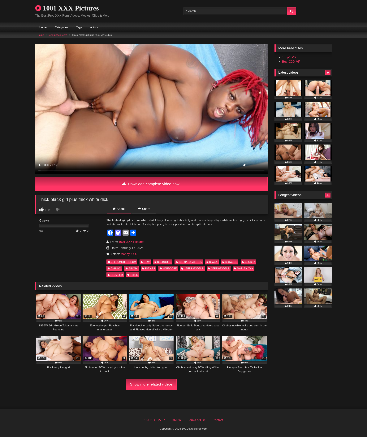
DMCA (176, 420)
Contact (218, 420)
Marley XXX (129, 254)
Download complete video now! (153, 184)
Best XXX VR (291, 61)
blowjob (231, 262)
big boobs (164, 262)
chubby (250, 262)
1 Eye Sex (289, 57)
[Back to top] (355, 425)
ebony (133, 268)
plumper (117, 275)
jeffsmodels (220, 268)
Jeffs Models (193, 268)
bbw (146, 262)
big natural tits (190, 262)
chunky (116, 268)
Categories (61, 27)
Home (43, 27)
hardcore (170, 268)
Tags (79, 27)
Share (145, 208)
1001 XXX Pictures (70, 8)
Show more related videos (151, 384)
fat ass (150, 268)
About (120, 208)
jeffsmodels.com (58, 35)
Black (213, 262)
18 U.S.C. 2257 (154, 420)
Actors (94, 27)
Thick (134, 275)
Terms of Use (197, 420)
